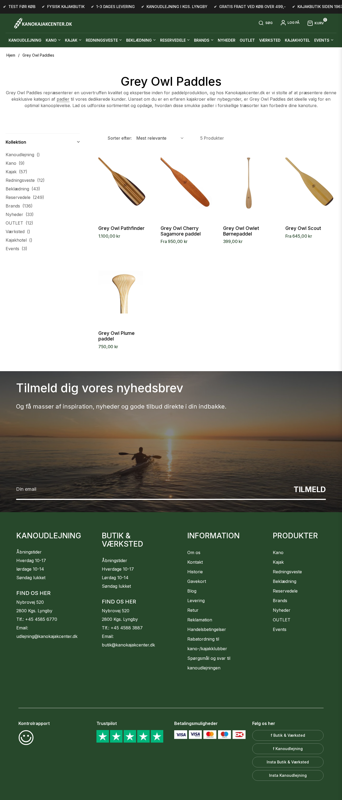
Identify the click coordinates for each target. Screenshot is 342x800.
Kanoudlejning (23, 154)
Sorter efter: (120, 138)
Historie (195, 571)
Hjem (10, 55)
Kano (15, 163)
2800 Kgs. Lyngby (34, 610)
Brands (19, 206)
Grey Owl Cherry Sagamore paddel (181, 231)
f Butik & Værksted (288, 735)
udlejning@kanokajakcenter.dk (46, 636)
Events (16, 248)
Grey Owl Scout (303, 228)
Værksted (18, 231)
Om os (193, 552)
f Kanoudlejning (288, 748)
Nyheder (20, 214)
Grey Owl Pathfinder (121, 228)
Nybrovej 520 (30, 602)
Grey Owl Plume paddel (116, 336)
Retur (193, 610)
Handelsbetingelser (206, 629)
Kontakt (195, 562)
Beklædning (23, 188)
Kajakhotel (19, 240)
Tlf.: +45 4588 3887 (122, 627)
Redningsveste (25, 180)
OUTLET (19, 223)
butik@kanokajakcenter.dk (128, 645)
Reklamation (199, 619)
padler (63, 99)
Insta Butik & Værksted (288, 762)
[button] (265, 23)
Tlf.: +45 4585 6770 (36, 619)
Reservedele (25, 197)
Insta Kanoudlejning (288, 775)
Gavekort (196, 581)
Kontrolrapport (34, 723)
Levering (196, 600)
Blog (191, 591)
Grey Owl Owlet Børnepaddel (241, 231)
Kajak (16, 171)
